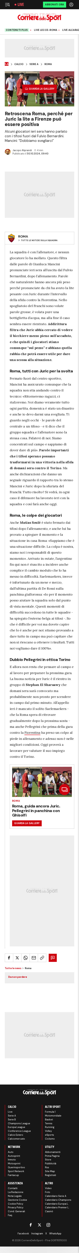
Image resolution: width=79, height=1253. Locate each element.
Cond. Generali (16, 1211)
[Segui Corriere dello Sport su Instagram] (48, 1225)
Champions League (19, 1123)
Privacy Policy (15, 1207)
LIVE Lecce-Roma (45, 30)
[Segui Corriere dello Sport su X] (39, 1225)
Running (49, 1127)
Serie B (12, 1119)
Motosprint (14, 1163)
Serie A (33, 64)
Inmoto (12, 1159)
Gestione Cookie (17, 1199)
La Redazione (15, 1192)
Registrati (50, 1175)
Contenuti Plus (17, 30)
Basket (49, 1119)
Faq (10, 1215)
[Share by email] (34, 958)
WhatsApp (55, 1233)
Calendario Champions (58, 1199)
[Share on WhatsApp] (25, 958)
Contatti (12, 1188)
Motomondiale (53, 1115)
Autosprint (14, 1155)
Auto (10, 1152)
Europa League (16, 1127)
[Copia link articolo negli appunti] (42, 958)
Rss (47, 1167)
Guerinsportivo (16, 1167)
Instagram (37, 1233)
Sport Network (16, 1171)
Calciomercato (16, 1138)
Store (48, 1159)
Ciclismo (50, 1138)
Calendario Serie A (55, 1196)
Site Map (50, 1171)
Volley (48, 1131)
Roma (48, 64)
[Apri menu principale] (7, 4)
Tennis (48, 1123)
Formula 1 (50, 1111)
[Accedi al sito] (71, 4)
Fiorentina (32, 732)
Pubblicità (50, 1163)
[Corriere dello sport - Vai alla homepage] (39, 17)
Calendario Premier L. (57, 1207)
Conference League (19, 1131)
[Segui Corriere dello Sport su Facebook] (30, 1225)
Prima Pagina (52, 1155)
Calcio (19, 64)
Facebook (23, 1233)
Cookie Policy (15, 1203)
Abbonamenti (52, 1152)
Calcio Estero (15, 1134)
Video (48, 1188)
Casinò (49, 1211)
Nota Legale (15, 1196)
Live (21, 5)
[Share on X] (17, 958)
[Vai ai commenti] (53, 958)
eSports (49, 1134)
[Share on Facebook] (9, 958)
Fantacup (13, 1175)
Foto (47, 1192)
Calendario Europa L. (57, 1203)
